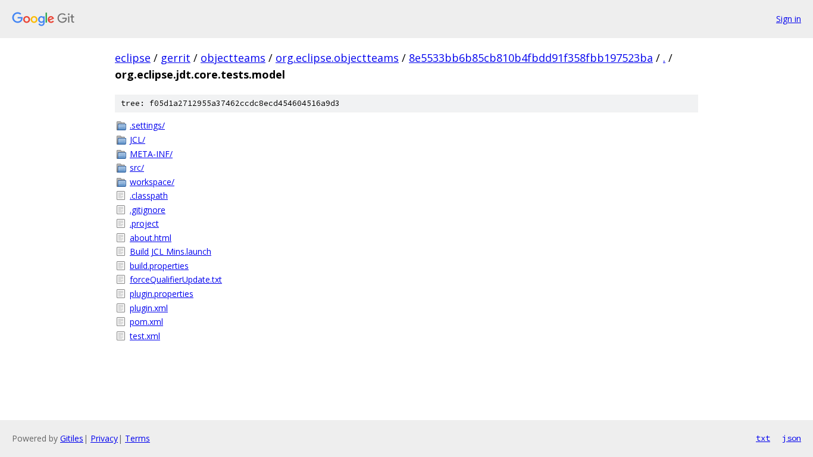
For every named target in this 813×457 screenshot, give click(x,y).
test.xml (145, 336)
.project (144, 223)
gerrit (175, 58)
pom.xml (146, 321)
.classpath (149, 195)
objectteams (233, 58)
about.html (150, 237)
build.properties (159, 265)
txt (763, 438)
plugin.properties (161, 293)
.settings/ (147, 125)
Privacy (104, 438)
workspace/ (152, 181)
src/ (137, 167)
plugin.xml (149, 308)
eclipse (133, 58)
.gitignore (147, 209)
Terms (137, 438)
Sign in (788, 18)
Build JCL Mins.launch (170, 251)
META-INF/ (151, 153)
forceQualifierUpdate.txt (176, 279)
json (791, 438)
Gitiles (71, 438)
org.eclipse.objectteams (337, 58)
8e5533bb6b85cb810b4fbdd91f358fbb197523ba (531, 58)
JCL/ (137, 139)
